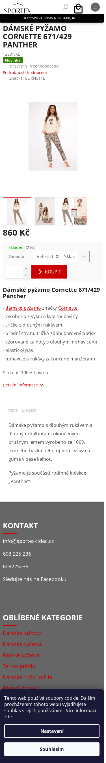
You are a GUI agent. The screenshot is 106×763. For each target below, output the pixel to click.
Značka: (27, 78)
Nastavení (52, 731)
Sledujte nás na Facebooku (34, 579)
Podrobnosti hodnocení (25, 72)
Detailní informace (20, 385)
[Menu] (95, 7)
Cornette (68, 308)
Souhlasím (52, 749)
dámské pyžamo (23, 308)
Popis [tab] (13, 410)
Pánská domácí (21, 688)
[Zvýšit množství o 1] (26, 268)
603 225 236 (17, 553)
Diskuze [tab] (29, 410)
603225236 (15, 566)
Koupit (53, 272)
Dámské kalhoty (22, 633)
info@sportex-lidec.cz (28, 541)
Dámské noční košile (27, 677)
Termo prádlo (19, 666)
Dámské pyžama (22, 644)
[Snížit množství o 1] (26, 275)
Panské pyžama (21, 655)
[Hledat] (65, 7)
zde (8, 717)
